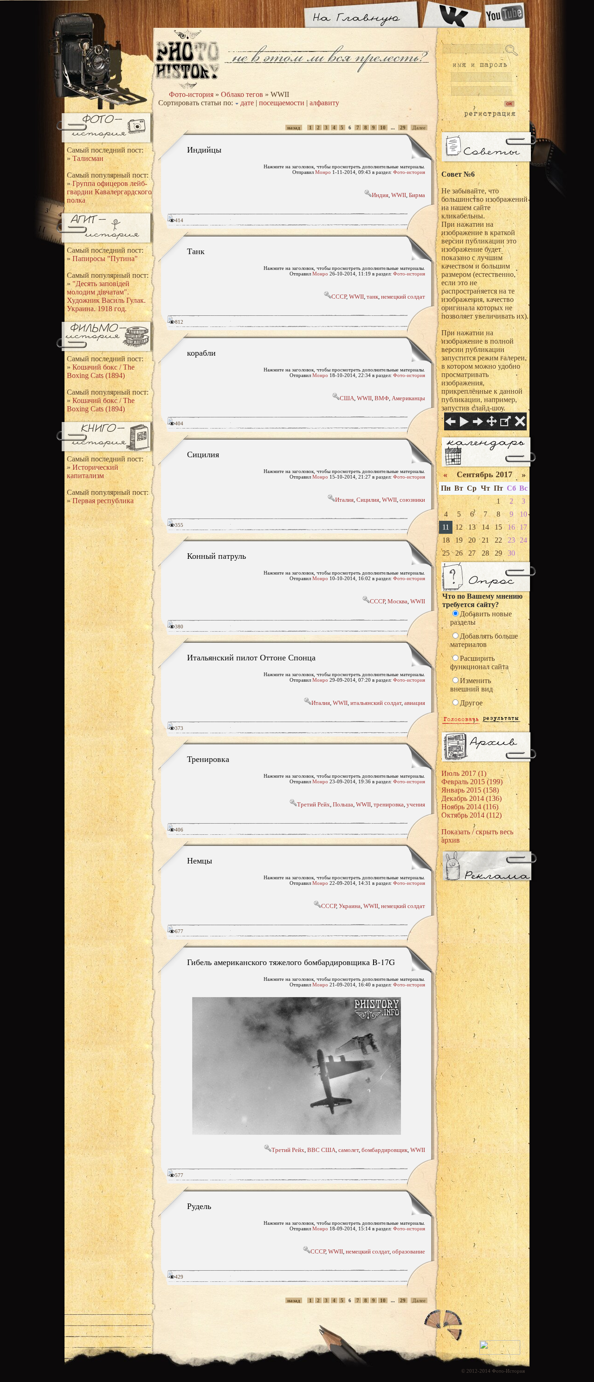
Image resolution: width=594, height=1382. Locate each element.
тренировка (389, 804)
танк (372, 296)
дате (247, 103)
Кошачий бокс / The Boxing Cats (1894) (101, 371)
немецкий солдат (403, 296)
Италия (344, 499)
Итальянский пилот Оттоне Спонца (251, 657)
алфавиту (324, 103)
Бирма (417, 195)
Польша (343, 804)
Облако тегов (242, 94)
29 (403, 127)
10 (383, 127)
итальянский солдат (375, 702)
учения (416, 804)
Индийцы (204, 149)
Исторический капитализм (92, 471)
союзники (412, 499)
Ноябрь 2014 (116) (469, 807)
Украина (350, 905)
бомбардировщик (384, 1149)
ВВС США (321, 1149)
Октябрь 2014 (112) (471, 815)
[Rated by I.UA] (499, 1353)
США (347, 398)
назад (293, 127)
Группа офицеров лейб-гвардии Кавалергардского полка (109, 191)
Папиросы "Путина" (105, 258)
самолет (348, 1149)
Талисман (87, 158)
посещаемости (281, 103)
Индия (380, 195)
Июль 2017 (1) (463, 773)
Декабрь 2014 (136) (471, 798)
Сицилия (203, 454)
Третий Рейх (313, 804)
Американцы (408, 398)
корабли (201, 352)
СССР (338, 296)
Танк (196, 250)
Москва (397, 601)
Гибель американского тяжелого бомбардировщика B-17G (291, 961)
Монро (323, 172)
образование (408, 1251)
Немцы (199, 860)
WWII (398, 195)
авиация (414, 702)
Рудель (199, 1205)
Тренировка (208, 758)
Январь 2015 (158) (470, 790)
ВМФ (381, 398)
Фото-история (191, 94)
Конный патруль (216, 555)
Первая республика (103, 501)
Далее (419, 127)
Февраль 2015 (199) (472, 782)
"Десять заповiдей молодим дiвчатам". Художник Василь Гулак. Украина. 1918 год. (106, 296)
